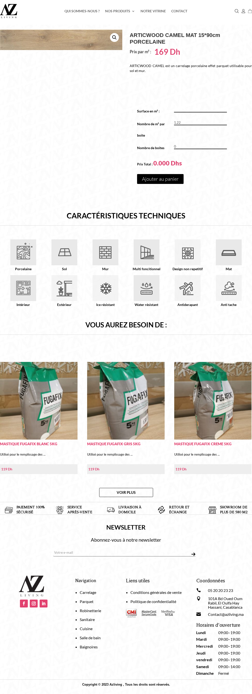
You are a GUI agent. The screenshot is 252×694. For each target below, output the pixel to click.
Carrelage (88, 592)
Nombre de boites (150, 148)
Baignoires (89, 646)
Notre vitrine (153, 11)
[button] (114, 37)
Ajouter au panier (160, 179)
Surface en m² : (150, 111)
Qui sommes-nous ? (82, 11)
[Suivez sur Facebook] (24, 603)
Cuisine (86, 628)
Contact (179, 11)
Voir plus (126, 492)
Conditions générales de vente (156, 592)
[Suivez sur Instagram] (34, 603)
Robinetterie (90, 610)
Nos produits (117, 11)
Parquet (87, 601)
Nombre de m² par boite (151, 129)
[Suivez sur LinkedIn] (43, 603)
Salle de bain (90, 637)
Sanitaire (87, 619)
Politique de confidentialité (153, 601)
